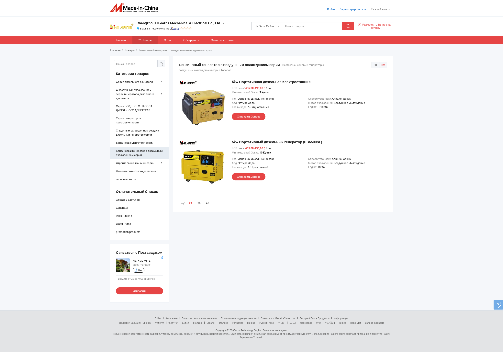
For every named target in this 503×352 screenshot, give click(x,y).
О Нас (168, 40)
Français (197, 322)
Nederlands (306, 322)
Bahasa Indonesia (374, 322)
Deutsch (223, 322)
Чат (140, 270)
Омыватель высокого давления (136, 171)
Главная (121, 40)
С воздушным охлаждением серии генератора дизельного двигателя (135, 94)
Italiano (251, 322)
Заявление (171, 318)
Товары (147, 40)
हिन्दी (318, 322)
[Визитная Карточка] (161, 257)
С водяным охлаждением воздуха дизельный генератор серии (137, 132)
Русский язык (266, 322)
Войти (331, 9)
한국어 (281, 322)
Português (237, 322)
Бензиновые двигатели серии (134, 142)
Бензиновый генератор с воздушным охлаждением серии (139, 153)
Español (211, 322)
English (147, 322)
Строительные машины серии (135, 163)
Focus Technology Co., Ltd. (248, 330)
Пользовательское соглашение (199, 318)
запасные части (126, 179)
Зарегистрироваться (353, 9)
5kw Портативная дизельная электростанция (271, 82)
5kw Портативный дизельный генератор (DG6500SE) (277, 142)
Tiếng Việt (355, 322)
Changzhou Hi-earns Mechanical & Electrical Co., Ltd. (179, 23)
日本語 (185, 322)
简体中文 (159, 322)
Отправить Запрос (248, 116)
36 (199, 203)
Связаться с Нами (222, 40)
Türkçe (342, 322)
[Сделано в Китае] (135, 7)
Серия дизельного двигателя (134, 82)
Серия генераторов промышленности (128, 120)
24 (190, 203)
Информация (341, 318)
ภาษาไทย (330, 322)
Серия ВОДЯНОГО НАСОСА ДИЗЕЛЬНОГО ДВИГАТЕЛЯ (134, 108)
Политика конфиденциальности (239, 318)
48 (207, 203)
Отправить (139, 291)
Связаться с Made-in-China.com (278, 318)
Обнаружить (191, 40)
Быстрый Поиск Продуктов (315, 318)
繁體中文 (173, 322)
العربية (292, 322)
